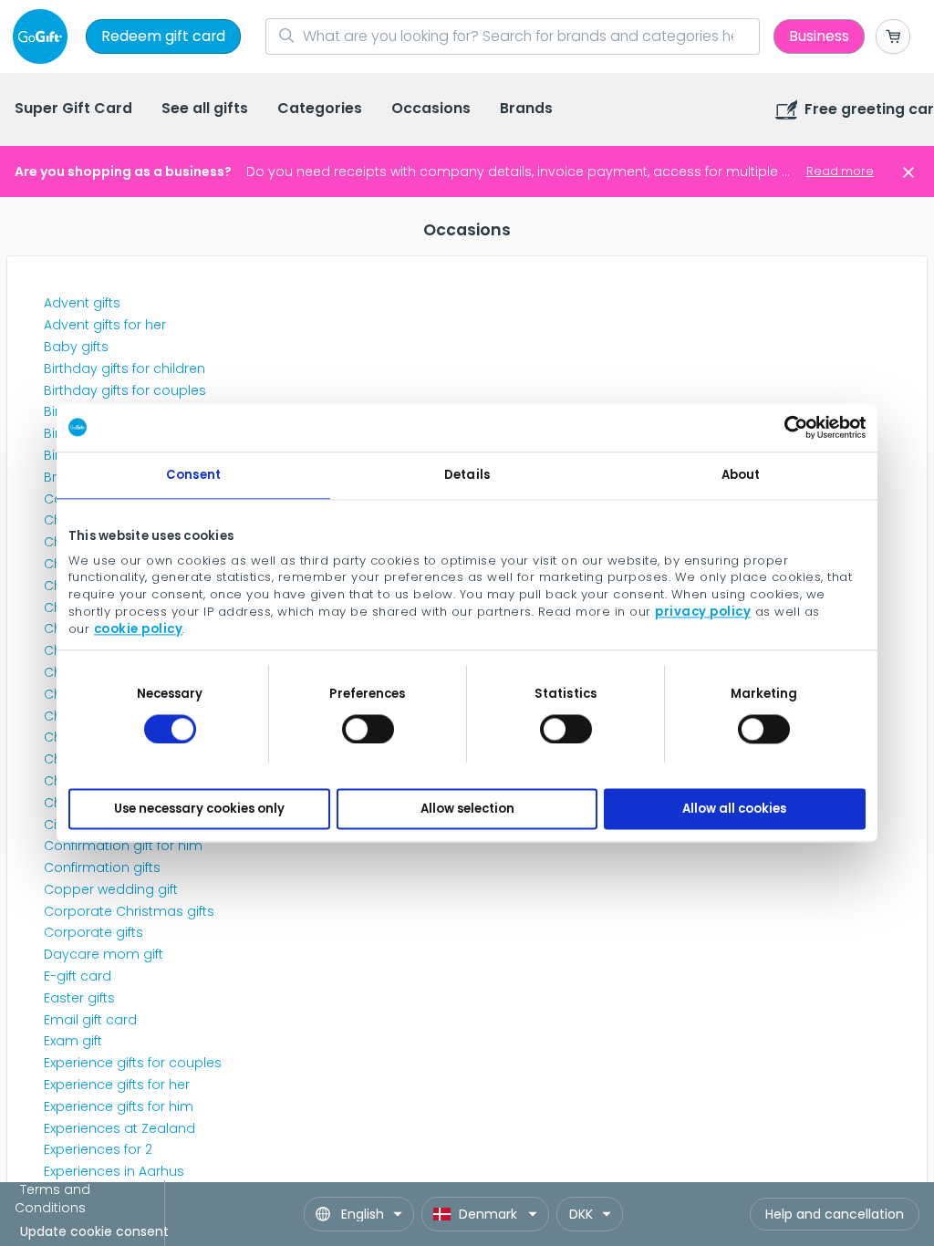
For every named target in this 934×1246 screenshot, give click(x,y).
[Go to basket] (893, 36)
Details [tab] (467, 474)
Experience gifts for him (118, 1106)
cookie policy (138, 629)
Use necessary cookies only (199, 808)
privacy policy (703, 611)
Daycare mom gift (103, 954)
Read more (840, 171)
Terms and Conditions (52, 1198)
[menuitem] (73, 110)
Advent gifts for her (105, 325)
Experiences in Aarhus (114, 1171)
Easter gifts (79, 998)
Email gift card (90, 1020)
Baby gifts (76, 346)
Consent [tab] (193, 474)
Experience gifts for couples (133, 1063)
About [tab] (741, 474)
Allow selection (467, 808)
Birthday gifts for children (124, 368)
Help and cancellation (834, 1214)
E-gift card (77, 976)
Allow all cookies (734, 808)
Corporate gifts (93, 932)
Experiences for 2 (98, 1149)
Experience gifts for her (117, 1084)
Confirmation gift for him (123, 845)
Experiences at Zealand (119, 1128)
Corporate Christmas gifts (129, 911)
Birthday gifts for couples (125, 390)
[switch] (368, 728)
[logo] (44, 36)
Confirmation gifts (102, 867)
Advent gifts (82, 303)
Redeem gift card (163, 36)
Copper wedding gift (111, 889)
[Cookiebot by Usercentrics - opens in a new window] (786, 428)
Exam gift (73, 1041)
